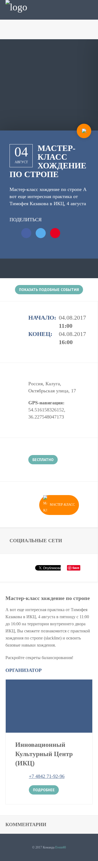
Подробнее (44, 789)
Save (75, 568)
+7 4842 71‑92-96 (47, 776)
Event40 (60, 847)
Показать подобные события (49, 289)
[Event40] (16, 7)
